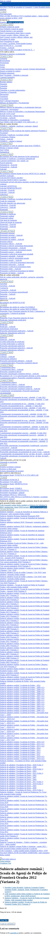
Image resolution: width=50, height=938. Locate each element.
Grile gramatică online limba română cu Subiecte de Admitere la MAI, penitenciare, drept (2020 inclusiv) (27, 895)
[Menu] (1, 857)
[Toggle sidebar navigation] (1, 3)
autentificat (14, 933)
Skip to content (5, 1)
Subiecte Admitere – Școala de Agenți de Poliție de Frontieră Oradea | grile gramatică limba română (27, 899)
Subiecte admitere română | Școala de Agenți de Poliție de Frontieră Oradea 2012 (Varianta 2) (26, 903)
